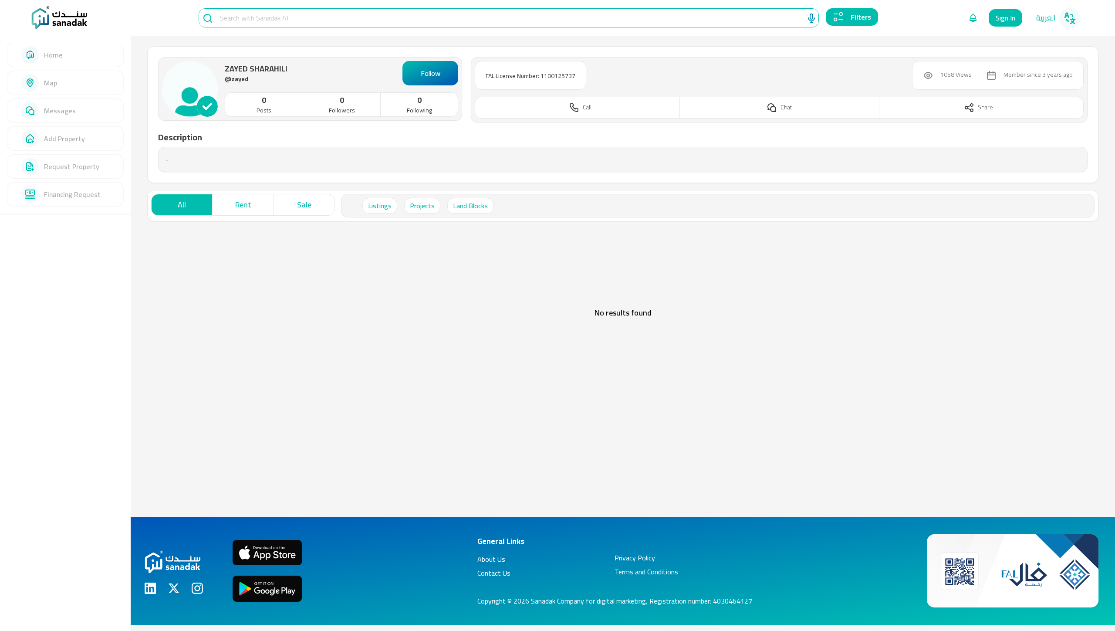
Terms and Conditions (646, 572)
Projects (422, 205)
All (182, 204)
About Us (491, 559)
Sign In (1005, 18)
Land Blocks (470, 205)
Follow (430, 73)
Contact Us (493, 573)
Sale (304, 204)
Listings (380, 205)
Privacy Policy (635, 558)
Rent (243, 204)
